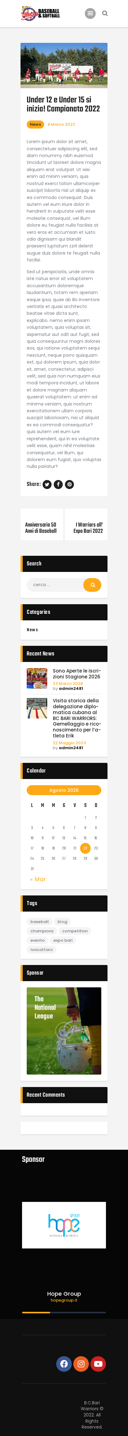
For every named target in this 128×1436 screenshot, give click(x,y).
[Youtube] (98, 1364)
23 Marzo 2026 (68, 683)
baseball (39, 922)
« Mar (38, 879)
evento (37, 940)
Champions (41, 931)
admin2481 (71, 688)
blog (62, 922)
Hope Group (64, 1293)
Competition (75, 931)
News (35, 124)
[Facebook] (64, 1364)
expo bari (62, 940)
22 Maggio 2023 (69, 743)
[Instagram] (81, 1364)
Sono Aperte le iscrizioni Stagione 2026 (77, 674)
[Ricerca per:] (64, 585)
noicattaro (41, 950)
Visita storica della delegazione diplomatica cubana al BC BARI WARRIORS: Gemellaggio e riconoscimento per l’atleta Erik (77, 718)
